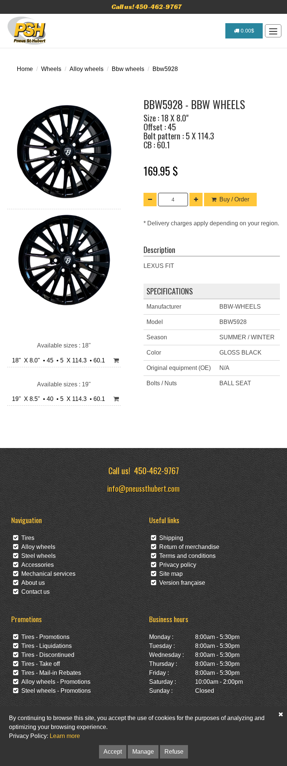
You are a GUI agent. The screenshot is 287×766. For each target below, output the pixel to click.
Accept (113, 751)
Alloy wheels (87, 69)
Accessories (36, 565)
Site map (169, 574)
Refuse (173, 751)
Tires (26, 538)
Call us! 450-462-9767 (146, 6)
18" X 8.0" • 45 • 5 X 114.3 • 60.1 (57, 360)
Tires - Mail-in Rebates (49, 673)
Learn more (65, 736)
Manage (143, 751)
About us (31, 583)
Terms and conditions (186, 556)
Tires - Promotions (44, 637)
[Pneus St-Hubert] (27, 30)
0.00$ (246, 31)
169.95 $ (161, 171)
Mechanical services (46, 574)
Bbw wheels (128, 69)
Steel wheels (37, 556)
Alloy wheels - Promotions (54, 682)
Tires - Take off (39, 664)
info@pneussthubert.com (143, 488)
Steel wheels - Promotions (54, 691)
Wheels (51, 69)
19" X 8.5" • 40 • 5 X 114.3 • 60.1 (57, 399)
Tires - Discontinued (46, 655)
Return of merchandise (187, 547)
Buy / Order (234, 199)
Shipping (169, 538)
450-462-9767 (156, 470)
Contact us (34, 592)
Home (25, 69)
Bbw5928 (165, 69)
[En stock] (116, 360)
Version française (180, 583)
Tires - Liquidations (45, 646)
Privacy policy (176, 565)
